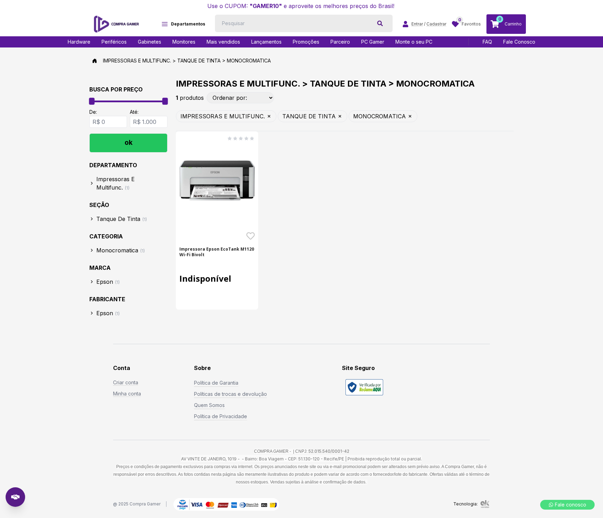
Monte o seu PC (413, 42)
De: (93, 112)
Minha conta (127, 394)
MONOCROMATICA (379, 116)
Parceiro (340, 42)
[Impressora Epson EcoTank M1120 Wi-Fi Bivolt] (217, 180)
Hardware (79, 42)
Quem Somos (209, 405)
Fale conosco (570, 505)
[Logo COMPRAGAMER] (116, 24)
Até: (134, 112)
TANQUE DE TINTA (309, 116)
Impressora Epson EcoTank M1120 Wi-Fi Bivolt (216, 252)
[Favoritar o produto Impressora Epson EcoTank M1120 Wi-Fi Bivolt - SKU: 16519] (250, 236)
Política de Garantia (216, 383)
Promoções (306, 42)
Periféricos (114, 42)
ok (129, 143)
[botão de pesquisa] (380, 23)
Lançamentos (266, 42)
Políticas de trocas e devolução (230, 394)
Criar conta (125, 382)
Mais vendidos (223, 42)
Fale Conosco (519, 42)
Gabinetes (149, 42)
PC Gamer (372, 42)
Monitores (183, 42)
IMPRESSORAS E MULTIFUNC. (222, 116)
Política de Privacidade (220, 416)
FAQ (487, 42)
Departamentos (188, 24)
